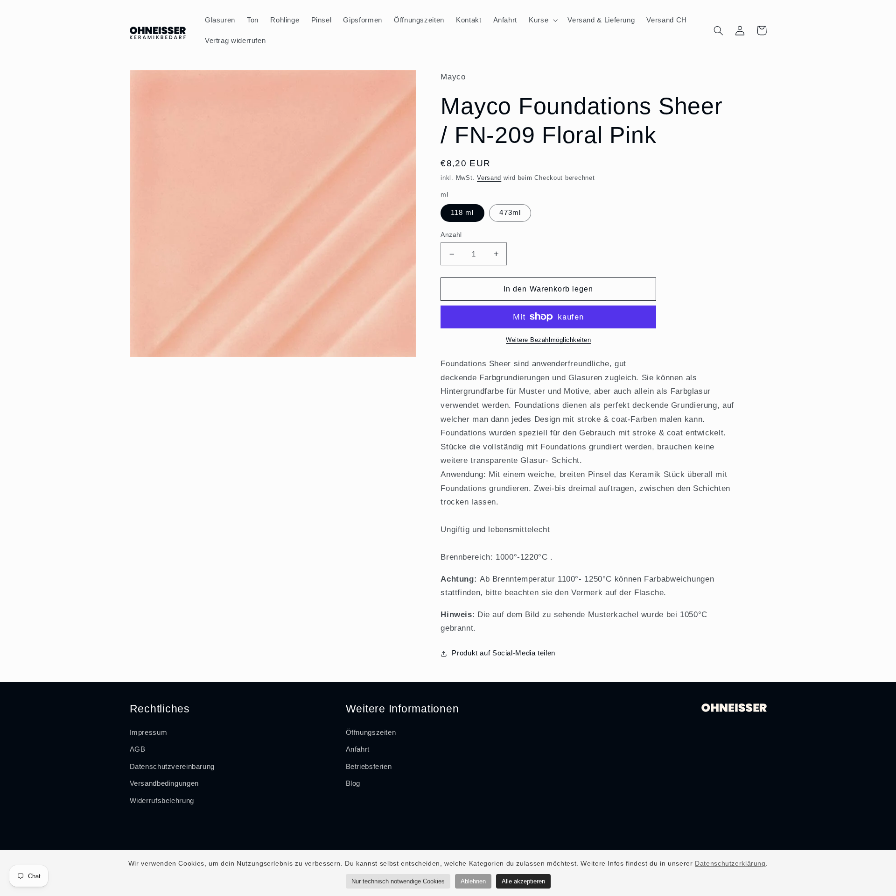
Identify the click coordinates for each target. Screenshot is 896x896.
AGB (138, 749)
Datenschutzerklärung (730, 863)
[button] (542, 20)
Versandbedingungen (164, 783)
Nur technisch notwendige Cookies (398, 881)
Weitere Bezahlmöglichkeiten (548, 340)
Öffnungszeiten (371, 732)
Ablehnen (473, 881)
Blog (353, 783)
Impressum (149, 732)
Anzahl (451, 234)
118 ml (462, 212)
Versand (489, 178)
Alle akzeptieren (523, 881)
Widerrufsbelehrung (162, 800)
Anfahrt (358, 749)
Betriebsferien (369, 766)
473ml (509, 212)
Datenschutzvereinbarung (172, 766)
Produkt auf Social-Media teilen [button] (503, 653)
